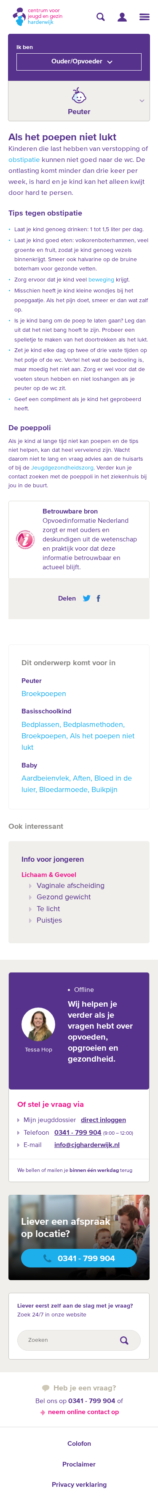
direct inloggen (103, 1120)
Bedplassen (40, 725)
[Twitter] (87, 598)
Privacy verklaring (79, 1485)
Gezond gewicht (64, 897)
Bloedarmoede (63, 790)
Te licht (48, 909)
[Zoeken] (100, 17)
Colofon (79, 1444)
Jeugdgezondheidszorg (62, 468)
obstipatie (24, 160)
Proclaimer (79, 1464)
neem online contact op (83, 1412)
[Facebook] (96, 598)
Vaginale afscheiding (70, 886)
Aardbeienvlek (45, 778)
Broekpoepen (43, 694)
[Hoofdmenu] (144, 17)
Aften (82, 778)
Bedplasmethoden (93, 725)
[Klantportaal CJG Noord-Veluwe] (122, 17)
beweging (101, 280)
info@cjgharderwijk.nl (87, 1145)
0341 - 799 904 (78, 1133)
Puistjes (49, 920)
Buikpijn (104, 790)
